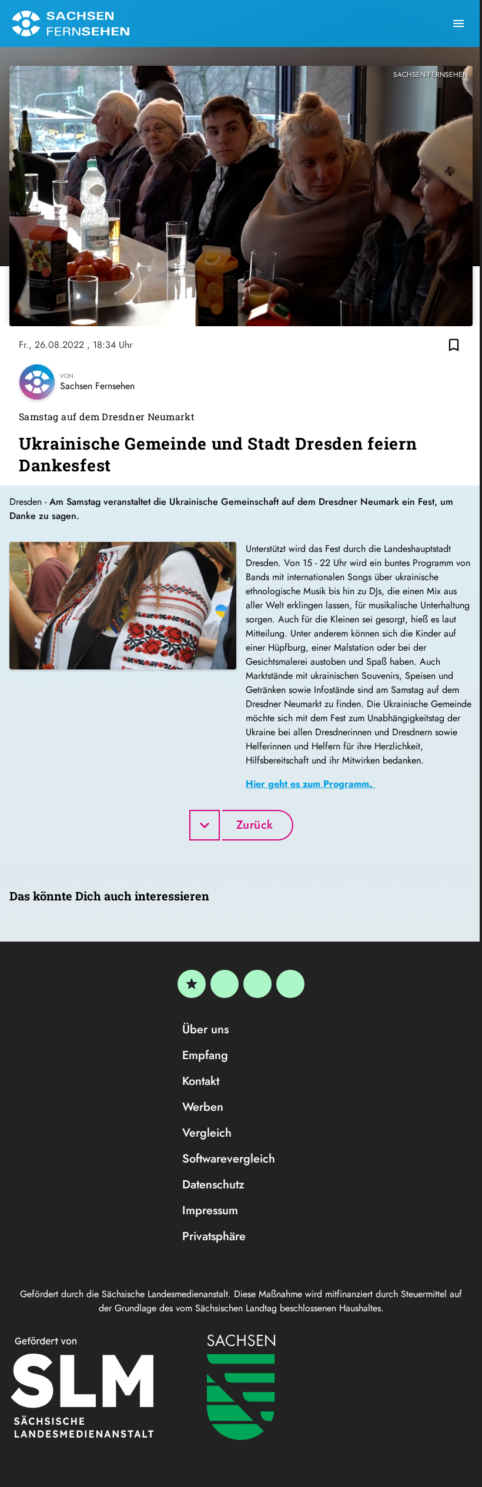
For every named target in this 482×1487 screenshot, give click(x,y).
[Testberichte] (192, 984)
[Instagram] (257, 984)
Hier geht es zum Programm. (310, 784)
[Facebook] (224, 984)
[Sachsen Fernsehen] (70, 23)
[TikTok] (290, 984)
